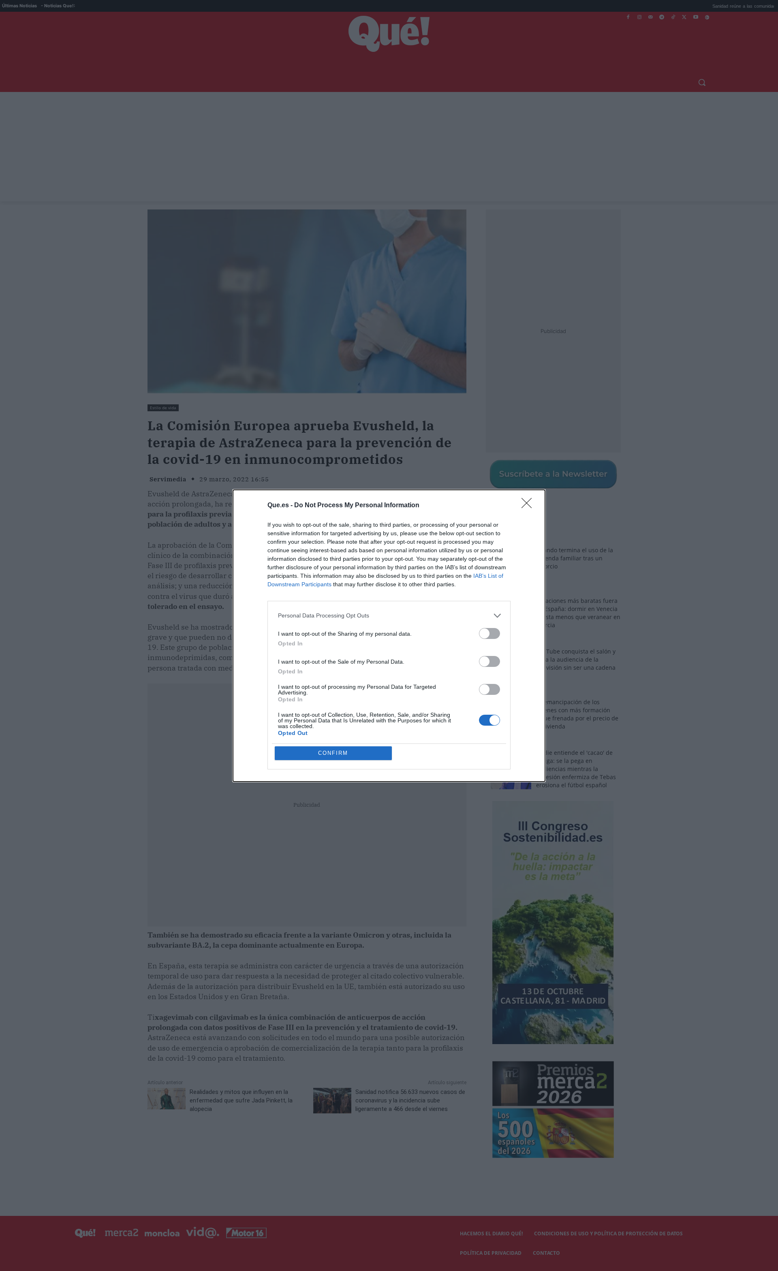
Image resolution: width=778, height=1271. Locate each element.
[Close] (529, 505)
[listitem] (389, 615)
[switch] (489, 633)
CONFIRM (333, 753)
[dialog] (389, 636)
